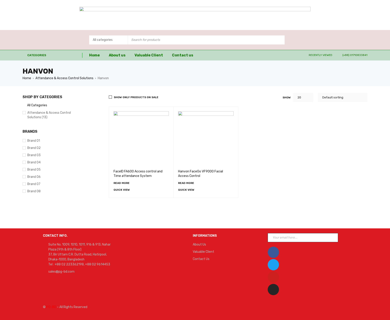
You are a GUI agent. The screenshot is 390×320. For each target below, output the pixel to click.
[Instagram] (273, 289)
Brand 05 (34, 170)
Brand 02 (34, 148)
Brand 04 (34, 162)
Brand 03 (34, 155)
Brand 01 (33, 141)
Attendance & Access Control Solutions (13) (49, 115)
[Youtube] (273, 277)
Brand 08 (34, 191)
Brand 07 (33, 184)
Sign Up (333, 237)
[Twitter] (273, 264)
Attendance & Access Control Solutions (64, 78)
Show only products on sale (136, 97)
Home (27, 78)
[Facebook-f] (273, 252)
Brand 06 (34, 177)
